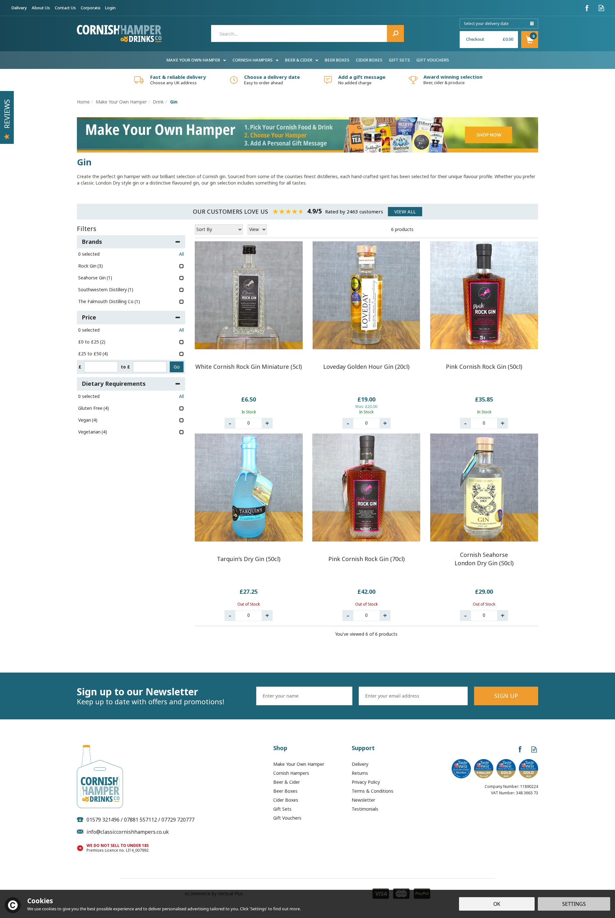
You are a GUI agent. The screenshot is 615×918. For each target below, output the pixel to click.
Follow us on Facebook (587, 8)
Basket (529, 39)
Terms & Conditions (372, 791)
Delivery (360, 764)
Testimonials (365, 809)
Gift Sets (282, 809)
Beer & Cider (286, 782)
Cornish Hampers (291, 773)
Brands (92, 241)
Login (110, 8)
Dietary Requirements (114, 383)
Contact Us (65, 8)
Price (89, 317)
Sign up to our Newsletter (150, 696)
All (181, 254)
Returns (360, 773)
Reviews (7, 113)
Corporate (90, 8)
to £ (125, 367)
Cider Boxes (285, 800)
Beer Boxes (285, 791)
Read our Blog (601, 8)
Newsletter (363, 800)
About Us (41, 8)
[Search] (395, 33)
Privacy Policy (366, 782)
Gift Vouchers (287, 818)
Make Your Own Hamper (298, 764)
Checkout (475, 39)
